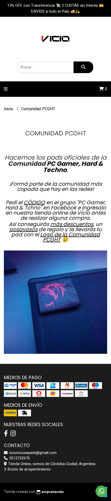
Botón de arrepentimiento (29, 469)
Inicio (9, 109)
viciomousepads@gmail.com (32, 453)
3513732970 (19, 458)
